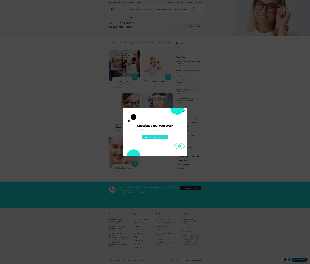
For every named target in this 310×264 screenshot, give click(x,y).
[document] (155, 132)
